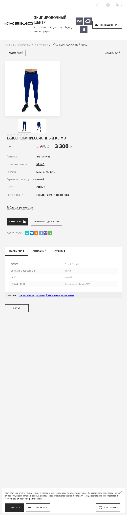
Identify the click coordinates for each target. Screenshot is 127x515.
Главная (9, 44)
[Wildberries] (79, 21)
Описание (39, 251)
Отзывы (59, 251)
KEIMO (40, 164)
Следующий (112, 53)
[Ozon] (88, 21)
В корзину (15, 221)
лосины (40, 295)
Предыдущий (15, 53)
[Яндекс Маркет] (83, 29)
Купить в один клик (47, 221)
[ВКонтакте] (32, 233)
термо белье (26, 295)
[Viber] (45, 233)
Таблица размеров (20, 207)
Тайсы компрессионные (60, 295)
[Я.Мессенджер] (27, 233)
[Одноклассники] (36, 233)
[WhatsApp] (50, 233)
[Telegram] (41, 233)
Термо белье (41, 44)
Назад (17, 308)
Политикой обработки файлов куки (23, 499)
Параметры (16, 251)
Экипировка (24, 44)
